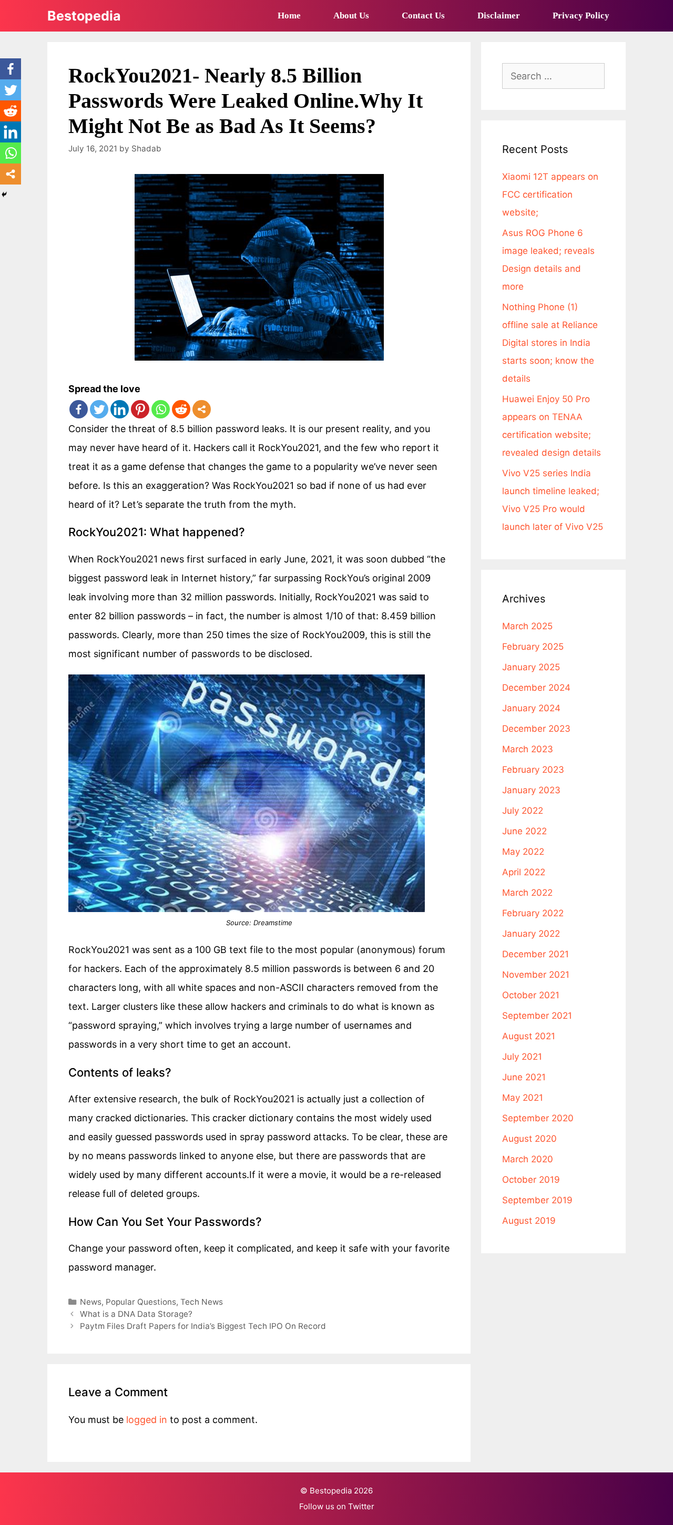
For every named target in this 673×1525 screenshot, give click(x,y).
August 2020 (529, 1138)
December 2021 (535, 954)
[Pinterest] (140, 409)
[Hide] (4, 194)
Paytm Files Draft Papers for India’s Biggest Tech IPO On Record (203, 1326)
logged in (146, 1419)
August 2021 (528, 1036)
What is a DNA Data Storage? (136, 1314)
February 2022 (533, 913)
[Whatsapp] (160, 409)
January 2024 (531, 708)
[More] (201, 409)
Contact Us (423, 16)
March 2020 (527, 1159)
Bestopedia (84, 16)
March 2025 (527, 626)
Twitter (361, 1506)
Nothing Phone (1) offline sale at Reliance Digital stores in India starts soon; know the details (550, 343)
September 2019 (537, 1200)
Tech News (201, 1302)
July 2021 (522, 1056)
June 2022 (524, 831)
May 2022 (523, 851)
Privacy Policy (581, 16)
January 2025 (531, 667)
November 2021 (535, 974)
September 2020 (538, 1118)
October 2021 (530, 995)
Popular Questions (141, 1302)
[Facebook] (78, 409)
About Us (351, 16)
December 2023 (536, 728)
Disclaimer (498, 16)
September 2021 (537, 1015)
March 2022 (527, 892)
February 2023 (533, 769)
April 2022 (523, 872)
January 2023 (531, 790)
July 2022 (522, 810)
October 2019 (531, 1179)
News (90, 1302)
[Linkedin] (119, 409)
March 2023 (527, 749)
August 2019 (529, 1220)
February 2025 (533, 646)
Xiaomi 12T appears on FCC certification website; (550, 194)
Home (289, 16)
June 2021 (524, 1077)
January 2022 (531, 933)
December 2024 (536, 687)
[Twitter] (99, 409)
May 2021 (522, 1097)
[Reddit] (181, 409)
